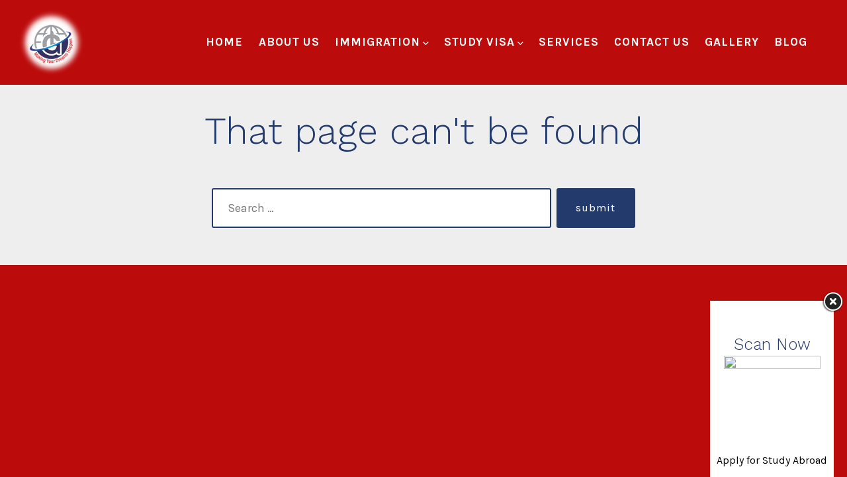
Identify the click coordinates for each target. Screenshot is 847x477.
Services (569, 41)
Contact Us (652, 41)
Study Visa (479, 41)
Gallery (732, 41)
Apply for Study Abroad (772, 460)
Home (224, 41)
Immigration (377, 41)
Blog (790, 41)
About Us (289, 41)
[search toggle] (828, 42)
